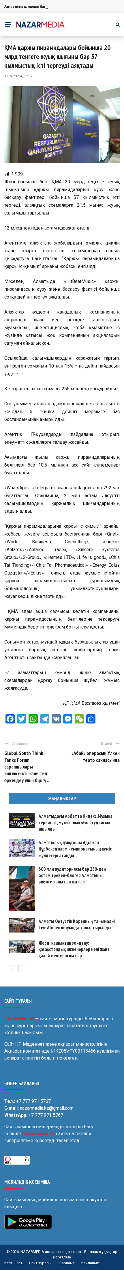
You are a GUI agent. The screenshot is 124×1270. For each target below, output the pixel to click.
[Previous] (13, 968)
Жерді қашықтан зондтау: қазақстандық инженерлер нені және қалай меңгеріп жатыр (74, 949)
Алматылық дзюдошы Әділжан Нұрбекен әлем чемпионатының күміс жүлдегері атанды (75, 848)
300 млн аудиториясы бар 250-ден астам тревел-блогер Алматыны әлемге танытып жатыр (72, 875)
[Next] (22, 968)
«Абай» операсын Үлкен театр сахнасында (96, 756)
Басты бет (13, 1263)
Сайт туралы (40, 1263)
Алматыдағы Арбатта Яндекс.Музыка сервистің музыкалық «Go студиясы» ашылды (75, 822)
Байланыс (90, 1263)
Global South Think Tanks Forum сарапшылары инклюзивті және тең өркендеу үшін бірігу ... (27, 767)
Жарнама (66, 1263)
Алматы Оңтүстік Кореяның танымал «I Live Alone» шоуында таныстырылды (77, 924)
